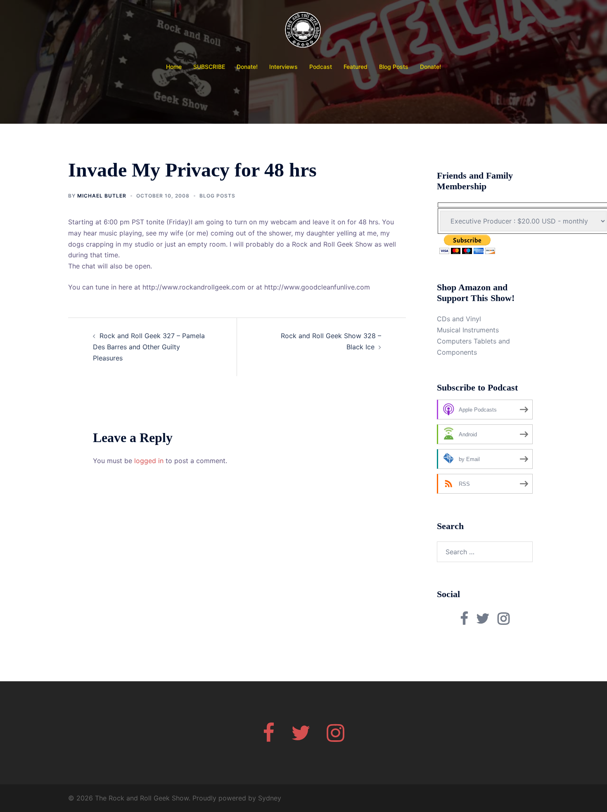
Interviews (283, 66)
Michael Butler (101, 196)
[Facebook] (269, 738)
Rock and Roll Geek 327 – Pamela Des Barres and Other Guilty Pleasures (149, 347)
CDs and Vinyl (459, 319)
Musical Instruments (468, 330)
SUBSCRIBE (209, 66)
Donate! (247, 66)
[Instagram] (335, 738)
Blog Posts (393, 66)
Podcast (320, 66)
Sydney (269, 798)
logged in (149, 461)
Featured (356, 66)
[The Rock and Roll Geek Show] (303, 31)
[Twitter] (300, 738)
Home (174, 66)
